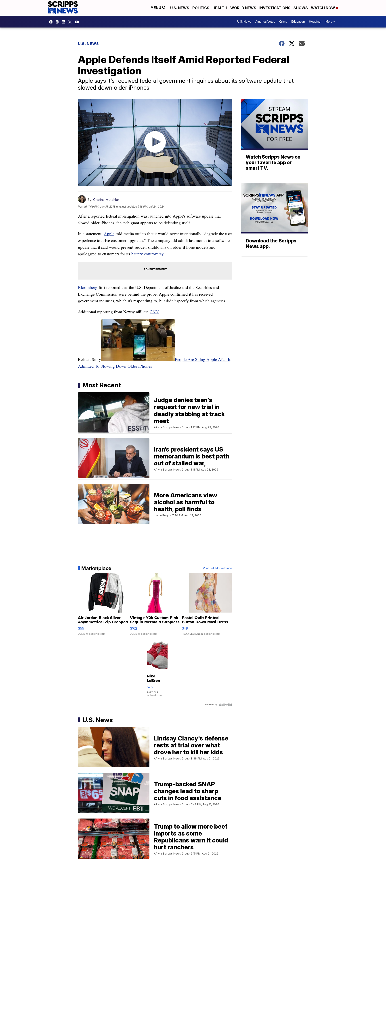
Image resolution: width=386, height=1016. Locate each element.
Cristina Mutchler (106, 199)
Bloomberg (87, 287)
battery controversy (147, 254)
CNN (154, 311)
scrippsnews (52, 22)
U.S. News (179, 8)
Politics (200, 8)
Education (298, 21)
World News (243, 8)
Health (219, 8)
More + (330, 21)
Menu (156, 8)
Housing (315, 21)
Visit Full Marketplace (217, 568)
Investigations (274, 8)
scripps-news (64, 22)
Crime (283, 21)
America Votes (265, 21)
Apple (109, 233)
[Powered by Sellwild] (225, 704)
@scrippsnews (78, 22)
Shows (301, 8)
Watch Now (323, 8)
